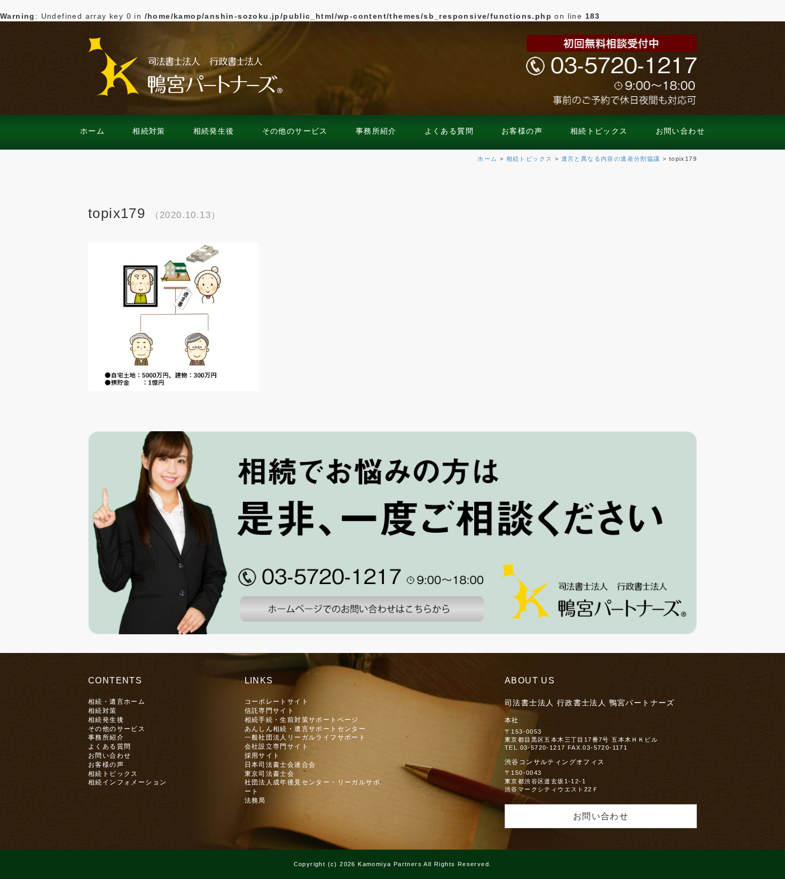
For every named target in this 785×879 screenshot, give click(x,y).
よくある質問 (449, 131)
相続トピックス (599, 131)
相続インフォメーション (127, 782)
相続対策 (149, 131)
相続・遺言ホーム (116, 701)
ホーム (92, 131)
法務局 (255, 800)
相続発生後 (213, 131)
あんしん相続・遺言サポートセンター (305, 728)
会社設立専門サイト (277, 746)
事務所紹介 (376, 131)
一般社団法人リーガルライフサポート (305, 737)
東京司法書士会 (270, 773)
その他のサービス (295, 131)
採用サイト (262, 755)
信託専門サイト (270, 710)
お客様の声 (522, 131)
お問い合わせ (680, 131)
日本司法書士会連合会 (280, 764)
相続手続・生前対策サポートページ (302, 719)
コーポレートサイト (277, 701)
